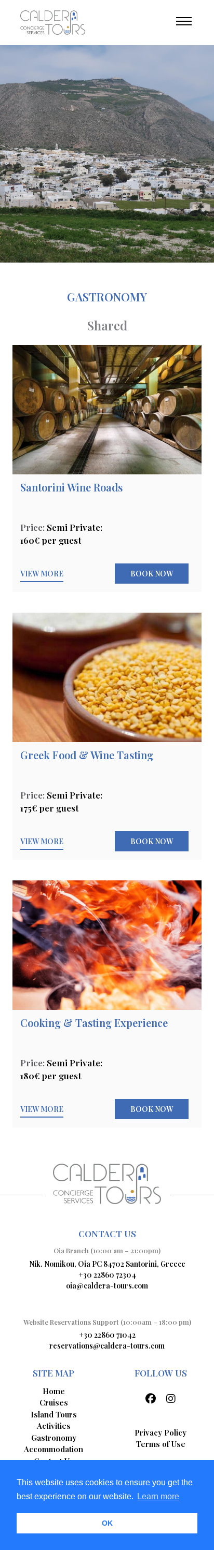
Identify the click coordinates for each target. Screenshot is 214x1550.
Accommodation (53, 1449)
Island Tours (54, 1414)
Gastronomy (53, 1437)
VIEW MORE (41, 573)
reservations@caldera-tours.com (107, 1346)
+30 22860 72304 (107, 1275)
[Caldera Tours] (52, 21)
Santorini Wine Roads (71, 487)
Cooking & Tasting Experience (94, 1023)
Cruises (53, 1402)
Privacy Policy (160, 1432)
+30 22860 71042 (107, 1335)
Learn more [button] (158, 1496)
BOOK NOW (151, 573)
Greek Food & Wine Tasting (86, 755)
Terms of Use (160, 1444)
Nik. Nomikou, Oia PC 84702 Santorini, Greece (107, 1264)
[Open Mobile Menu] (184, 21)
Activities (54, 1426)
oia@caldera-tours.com (107, 1286)
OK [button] (107, 1523)
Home (54, 1391)
